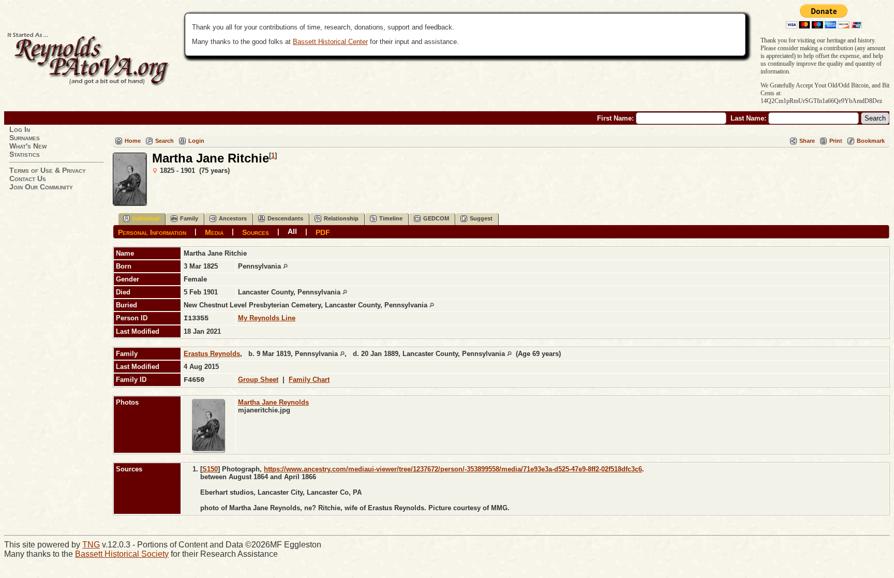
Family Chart (309, 379)
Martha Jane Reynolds (273, 402)
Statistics (24, 154)
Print (835, 141)
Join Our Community (41, 187)
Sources (255, 232)
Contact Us (27, 178)
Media (214, 232)
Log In (19, 129)
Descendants (285, 218)
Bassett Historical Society (122, 554)
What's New (28, 146)
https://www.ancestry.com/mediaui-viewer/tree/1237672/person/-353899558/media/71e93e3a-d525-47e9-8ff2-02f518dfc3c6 (453, 469)
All (292, 231)
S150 (210, 469)
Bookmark (871, 141)
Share (807, 141)
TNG (91, 544)
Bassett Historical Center (330, 42)
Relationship (341, 218)
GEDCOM (436, 218)
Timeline (391, 218)
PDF (323, 232)
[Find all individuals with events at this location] (285, 266)
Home (133, 141)
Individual (145, 218)
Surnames (24, 138)
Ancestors (233, 218)
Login (196, 141)
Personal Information (152, 232)
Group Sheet (258, 379)
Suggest (481, 218)
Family (189, 218)
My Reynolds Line (266, 318)
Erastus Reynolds (212, 354)
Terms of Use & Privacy (47, 170)
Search (164, 141)
